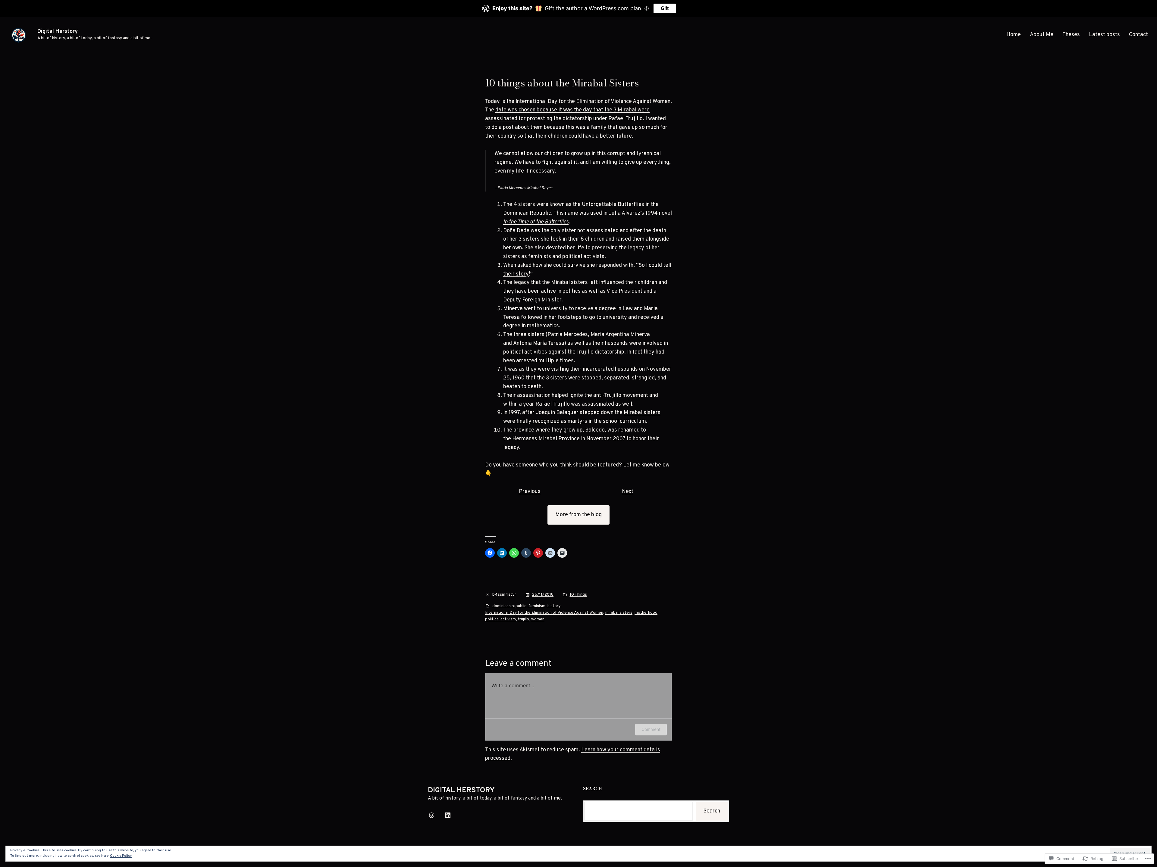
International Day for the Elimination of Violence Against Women (544, 612)
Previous (530, 491)
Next (627, 491)
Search (712, 811)
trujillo (523, 619)
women (537, 619)
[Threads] (431, 815)
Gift (665, 8)
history (553, 606)
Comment (650, 729)
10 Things (578, 594)
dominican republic (509, 606)
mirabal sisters (618, 612)
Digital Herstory (57, 31)
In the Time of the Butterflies (536, 222)
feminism (536, 606)
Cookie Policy (121, 855)
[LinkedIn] (447, 815)
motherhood (646, 612)
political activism (500, 619)
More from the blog (578, 514)
